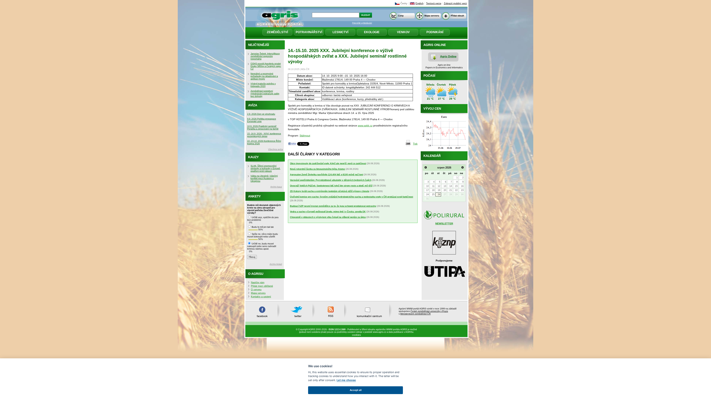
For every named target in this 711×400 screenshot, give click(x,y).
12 (439, 186)
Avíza (252, 105)
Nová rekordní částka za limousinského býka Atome (317, 169)
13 (445, 186)
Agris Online (448, 56)
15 (456, 186)
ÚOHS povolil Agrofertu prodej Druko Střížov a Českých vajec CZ (266, 66)
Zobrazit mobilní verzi (455, 3)
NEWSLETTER (444, 223)
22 (456, 190)
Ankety (254, 196)
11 (433, 186)
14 (450, 186)
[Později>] (462, 167)
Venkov (403, 32)
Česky (403, 3)
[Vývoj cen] (444, 150)
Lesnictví (340, 32)
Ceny (401, 15)
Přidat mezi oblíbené (262, 286)
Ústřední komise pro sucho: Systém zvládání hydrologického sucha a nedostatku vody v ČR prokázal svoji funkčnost (351, 197)
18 (433, 190)
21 (450, 190)
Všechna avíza (275, 149)
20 (445, 190)
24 (427, 194)
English (419, 3)
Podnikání (434, 32)
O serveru (256, 289)
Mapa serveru (431, 15)
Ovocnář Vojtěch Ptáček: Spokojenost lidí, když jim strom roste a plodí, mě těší (331, 185)
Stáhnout (305, 135)
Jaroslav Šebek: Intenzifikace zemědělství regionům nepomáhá (265, 56)
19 (439, 190)
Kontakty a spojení (261, 296)
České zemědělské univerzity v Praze (429, 311)
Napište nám (257, 282)
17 (427, 190)
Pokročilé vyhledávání (362, 23)
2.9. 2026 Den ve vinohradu (261, 114)
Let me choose (346, 380)
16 (462, 186)
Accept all (355, 390)
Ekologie (372, 32)
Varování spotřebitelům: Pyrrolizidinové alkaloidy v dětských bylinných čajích (330, 180)
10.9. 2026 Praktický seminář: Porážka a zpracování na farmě (262, 127)
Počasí (429, 75)
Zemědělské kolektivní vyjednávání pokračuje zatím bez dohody (265, 94)
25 (433, 194)
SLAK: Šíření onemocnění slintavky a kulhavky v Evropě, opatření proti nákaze (266, 168)
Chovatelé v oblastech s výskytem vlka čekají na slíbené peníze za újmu (328, 217)
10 (427, 186)
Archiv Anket (276, 264)
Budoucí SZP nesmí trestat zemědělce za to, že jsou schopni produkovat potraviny (333, 206)
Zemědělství (277, 32)
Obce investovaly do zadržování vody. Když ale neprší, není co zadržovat (328, 163)
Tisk (415, 143)
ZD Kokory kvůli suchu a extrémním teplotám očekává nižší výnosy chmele (329, 191)
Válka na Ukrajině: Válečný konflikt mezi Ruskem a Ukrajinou (264, 178)
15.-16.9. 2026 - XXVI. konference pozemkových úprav (264, 135)
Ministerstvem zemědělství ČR (415, 314)
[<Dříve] (425, 167)
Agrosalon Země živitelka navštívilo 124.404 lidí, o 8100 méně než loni (326, 174)
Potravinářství (309, 32)
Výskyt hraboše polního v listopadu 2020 (263, 85)
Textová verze (433, 3)
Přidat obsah (457, 15)
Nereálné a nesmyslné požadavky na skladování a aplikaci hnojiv (264, 76)
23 (462, 190)
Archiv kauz (276, 187)
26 (439, 194)
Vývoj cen (432, 108)
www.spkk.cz (365, 125)
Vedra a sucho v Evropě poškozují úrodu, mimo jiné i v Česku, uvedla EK (328, 211)
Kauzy (253, 157)
